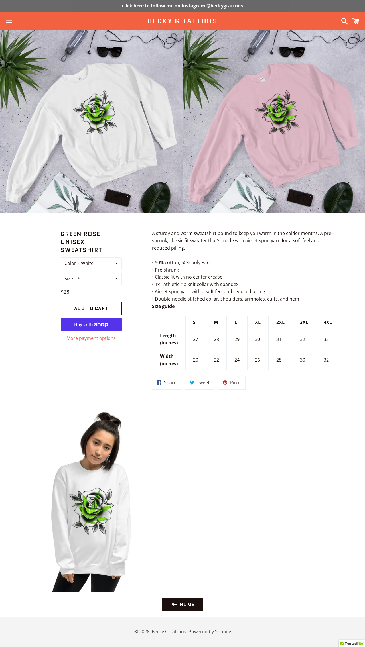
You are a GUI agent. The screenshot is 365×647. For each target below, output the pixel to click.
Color (70, 263)
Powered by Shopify (209, 631)
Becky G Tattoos (182, 21)
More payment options (91, 338)
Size (68, 278)
